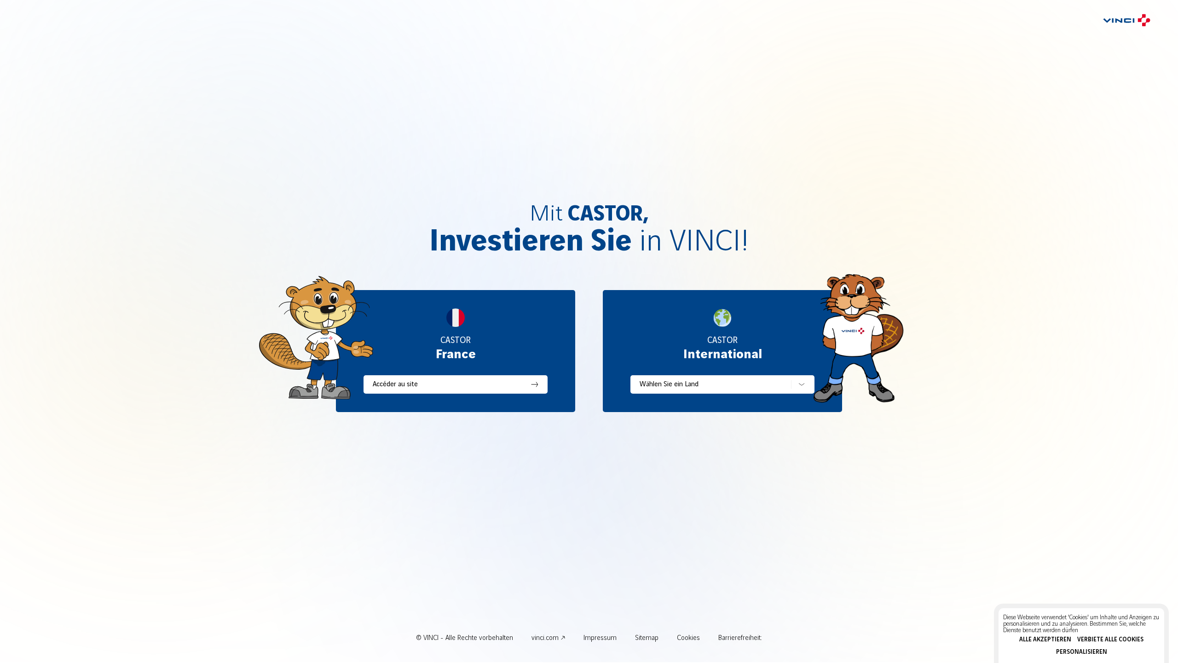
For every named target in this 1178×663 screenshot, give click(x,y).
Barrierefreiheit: (740, 638)
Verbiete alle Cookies (1110, 639)
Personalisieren (1081, 652)
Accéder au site (395, 384)
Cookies (688, 638)
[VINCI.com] (1126, 20)
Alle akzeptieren (1045, 639)
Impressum (600, 638)
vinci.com (545, 638)
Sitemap (646, 638)
